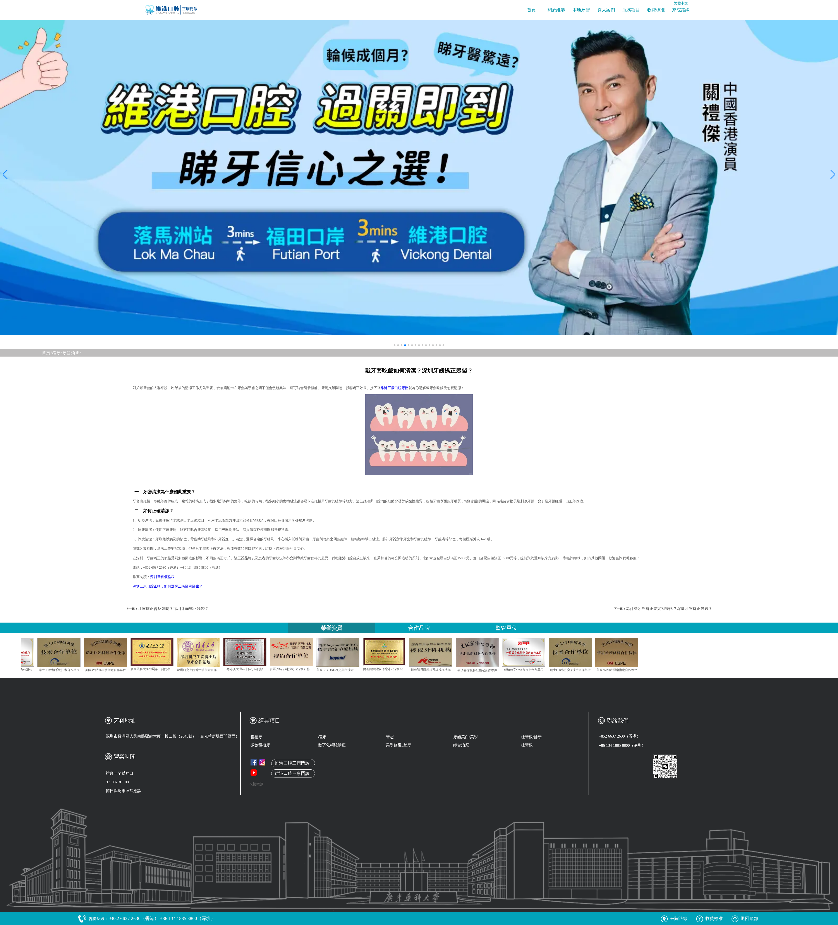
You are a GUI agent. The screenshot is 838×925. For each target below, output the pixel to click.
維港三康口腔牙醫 (395, 388)
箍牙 (322, 737)
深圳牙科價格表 (162, 577)
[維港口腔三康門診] (262, 762)
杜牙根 (527, 745)
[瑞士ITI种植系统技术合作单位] (145, 652)
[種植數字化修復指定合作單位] (99, 652)
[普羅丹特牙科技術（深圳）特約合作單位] (378, 652)
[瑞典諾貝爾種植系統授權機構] (517, 652)
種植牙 (256, 737)
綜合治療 (461, 745)
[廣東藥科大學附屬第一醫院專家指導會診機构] (238, 652)
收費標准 (656, 9)
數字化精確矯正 (332, 745)
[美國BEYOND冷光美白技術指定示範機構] (424, 652)
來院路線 (681, 9)
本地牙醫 (581, 9)
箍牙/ (57, 353)
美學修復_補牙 (398, 745)
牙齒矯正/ (71, 353)
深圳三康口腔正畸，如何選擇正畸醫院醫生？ (168, 586)
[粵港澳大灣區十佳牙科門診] (331, 652)
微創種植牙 (260, 745)
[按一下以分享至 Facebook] (254, 762)
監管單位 (506, 628)
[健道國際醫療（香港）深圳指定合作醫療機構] (471, 652)
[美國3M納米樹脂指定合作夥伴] (192, 652)
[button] (394, 345)
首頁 (531, 9)
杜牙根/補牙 (531, 737)
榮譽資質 (332, 628)
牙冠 (390, 737)
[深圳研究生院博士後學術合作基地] (285, 652)
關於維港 (556, 9)
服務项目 (631, 9)
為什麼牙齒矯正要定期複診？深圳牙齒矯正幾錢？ (669, 608)
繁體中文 (681, 3)
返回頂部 (749, 918)
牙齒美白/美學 (465, 737)
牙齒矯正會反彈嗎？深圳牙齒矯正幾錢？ (173, 608)
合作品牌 (419, 628)
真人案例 (606, 9)
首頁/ (47, 353)
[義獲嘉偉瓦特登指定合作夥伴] (52, 652)
